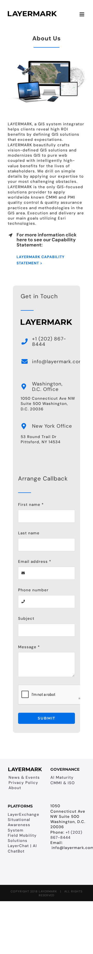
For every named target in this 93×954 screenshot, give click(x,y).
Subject (26, 618)
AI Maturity (62, 777)
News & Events (24, 777)
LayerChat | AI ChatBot (22, 848)
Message (29, 647)
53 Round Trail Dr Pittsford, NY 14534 (40, 439)
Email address (34, 561)
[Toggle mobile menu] (82, 14)
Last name (29, 533)
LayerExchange (23, 814)
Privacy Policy (23, 782)
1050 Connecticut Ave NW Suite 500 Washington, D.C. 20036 (48, 404)
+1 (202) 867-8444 (66, 835)
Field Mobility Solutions (22, 838)
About (15, 787)
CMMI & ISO (62, 782)
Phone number (33, 590)
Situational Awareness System (19, 825)
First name (31, 504)
